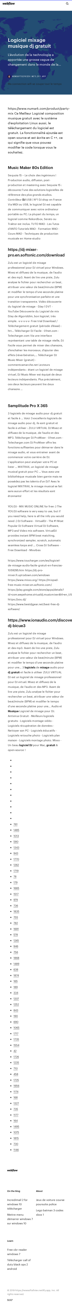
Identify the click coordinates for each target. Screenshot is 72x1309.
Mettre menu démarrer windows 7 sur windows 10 (20, 1219)
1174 (15, 1091)
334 (15, 992)
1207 (16, 998)
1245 (16, 940)
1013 (16, 836)
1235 (16, 1062)
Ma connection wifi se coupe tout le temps (35, 84)
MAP (10, 1300)
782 (15, 923)
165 (15, 981)
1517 (16, 894)
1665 (16, 888)
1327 (16, 1103)
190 (15, 1016)
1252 (16, 1004)
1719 (16, 870)
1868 (16, 958)
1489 (16, 963)
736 (15, 905)
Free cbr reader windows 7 (17, 1252)
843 (15, 1010)
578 (15, 934)
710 (15, 1068)
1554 (16, 1045)
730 (15, 1144)
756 (15, 952)
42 (14, 1051)
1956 (16, 1085)
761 (15, 824)
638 (15, 969)
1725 (16, 1080)
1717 (15, 1033)
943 (15, 853)
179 (15, 882)
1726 (16, 1056)
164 (15, 1120)
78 (14, 876)
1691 (16, 929)
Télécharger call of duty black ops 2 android (19, 1264)
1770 (16, 859)
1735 (16, 1039)
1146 (16, 1149)
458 (15, 1074)
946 (15, 946)
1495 (16, 1126)
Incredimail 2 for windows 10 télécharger (17, 1204)
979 (15, 899)
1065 (16, 1027)
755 (15, 917)
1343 (16, 847)
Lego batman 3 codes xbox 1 (49, 1212)
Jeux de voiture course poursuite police (50, 1202)
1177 (15, 1115)
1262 (16, 865)
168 (15, 1097)
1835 (16, 911)
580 (15, 841)
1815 (16, 1138)
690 (15, 1022)
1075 (16, 1132)
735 (15, 1109)
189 (15, 987)
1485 (16, 830)
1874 (16, 975)
